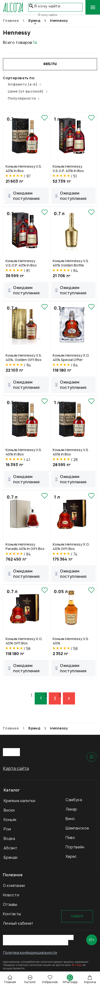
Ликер (71, 809)
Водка (9, 838)
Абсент (10, 848)
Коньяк (10, 819)
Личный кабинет (18, 923)
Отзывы (10, 904)
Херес (71, 856)
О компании (14, 885)
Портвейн (75, 847)
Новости (11, 895)
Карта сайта (16, 768)
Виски (9, 810)
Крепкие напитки (19, 800)
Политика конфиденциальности (30, 952)
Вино (70, 818)
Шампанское (77, 828)
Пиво (70, 837)
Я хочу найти (47, 6)
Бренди (11, 857)
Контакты (12, 913)
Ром (7, 829)
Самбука (74, 799)
